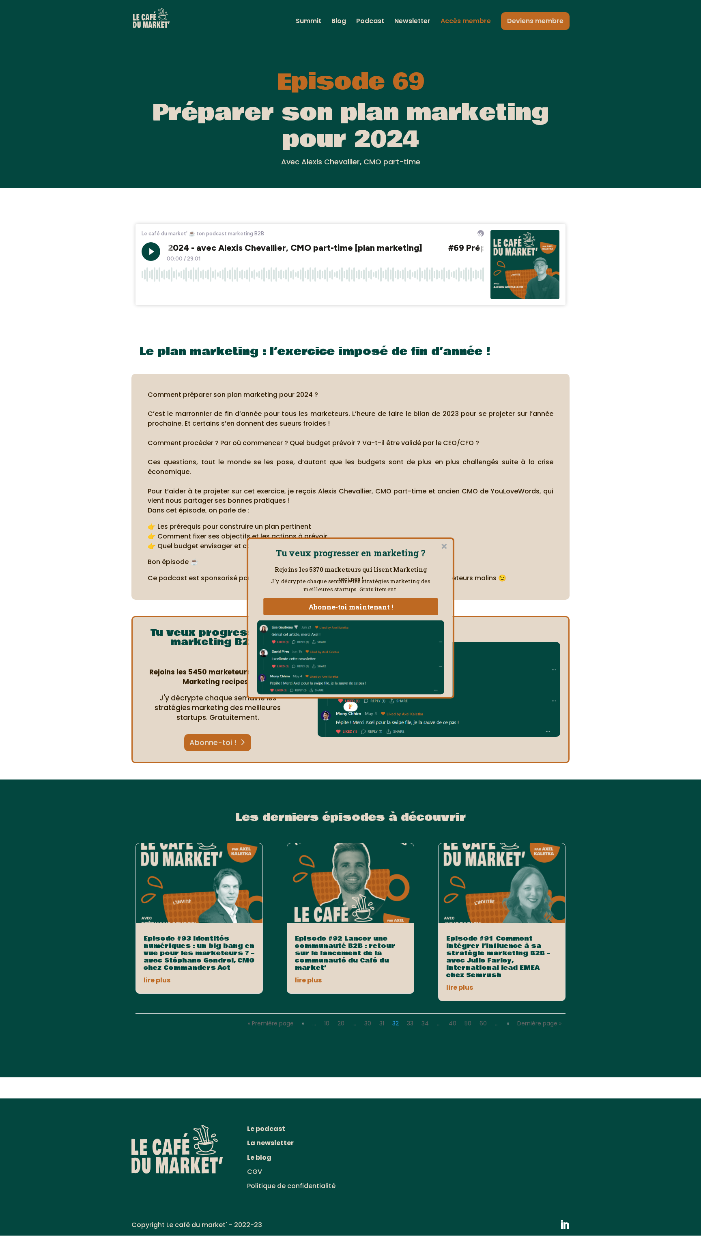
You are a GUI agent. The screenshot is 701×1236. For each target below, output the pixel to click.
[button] (350, 553)
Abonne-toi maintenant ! (351, 606)
